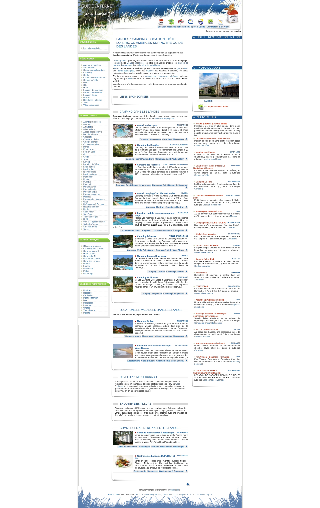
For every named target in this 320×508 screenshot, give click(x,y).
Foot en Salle (89, 152)
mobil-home (175, 435)
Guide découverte (202, 266)
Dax (85, 300)
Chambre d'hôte (90, 80)
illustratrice (201, 273)
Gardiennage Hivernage (213, 380)
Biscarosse (88, 303)
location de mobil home (149, 65)
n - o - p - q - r (179, 494)
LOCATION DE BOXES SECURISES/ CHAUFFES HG (206, 371)
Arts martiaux (89, 129)
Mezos (237, 329)
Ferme (86, 82)
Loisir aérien (89, 167)
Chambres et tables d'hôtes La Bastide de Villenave (209, 167)
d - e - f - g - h (151, 494)
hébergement (120, 60)
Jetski (85, 159)
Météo (86, 271)
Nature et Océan (145, 321)
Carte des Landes (91, 261)
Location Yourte (90, 95)
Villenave (235, 166)
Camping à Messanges (173, 139)
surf (186, 68)
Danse (86, 147)
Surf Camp (88, 214)
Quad (85, 202)
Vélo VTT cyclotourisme (94, 222)
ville (130, 78)
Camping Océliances (147, 277)
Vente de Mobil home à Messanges (167, 447)
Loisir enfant (88, 169)
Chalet (86, 75)
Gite (85, 85)
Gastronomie (140, 471)
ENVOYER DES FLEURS (135, 403)
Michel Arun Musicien (206, 234)
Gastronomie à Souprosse (171, 471)
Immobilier (88, 268)
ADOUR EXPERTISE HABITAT (210, 300)
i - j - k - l (163, 494)
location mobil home (205, 152)
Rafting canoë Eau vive (93, 204)
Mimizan (87, 290)
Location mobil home (92, 92)
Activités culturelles (92, 122)
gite (168, 324)
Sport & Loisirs (198, 27)
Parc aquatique (90, 192)
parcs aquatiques (126, 71)
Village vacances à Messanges (169, 336)
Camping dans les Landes (139, 111)
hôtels (119, 63)
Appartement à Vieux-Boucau (170, 361)
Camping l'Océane (146, 236)
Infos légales (174, 490)
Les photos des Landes (217, 106)
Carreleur (198, 350)
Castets (236, 259)
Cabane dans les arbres (94, 70)
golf (178, 68)
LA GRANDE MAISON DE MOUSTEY (213, 138)
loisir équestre (89, 172)
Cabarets (87, 137)
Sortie (86, 229)
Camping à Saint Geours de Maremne (170, 185)
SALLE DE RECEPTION (207, 330)
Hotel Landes (89, 253)
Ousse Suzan (234, 286)
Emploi (86, 266)
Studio (86, 102)
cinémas (174, 76)
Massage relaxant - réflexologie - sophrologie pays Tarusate (210, 315)
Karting (86, 162)
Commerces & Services (218, 27)
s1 (191, 494)
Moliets (86, 313)
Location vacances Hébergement (174, 27)
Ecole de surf (89, 149)
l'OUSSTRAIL (202, 286)
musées (150, 71)
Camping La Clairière (148, 145)
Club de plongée (90, 142)
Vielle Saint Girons (178, 236)
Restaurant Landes (92, 258)
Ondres (86, 308)
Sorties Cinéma (90, 227)
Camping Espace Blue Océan (152, 256)
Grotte (86, 157)
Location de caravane (93, 90)
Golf (85, 154)
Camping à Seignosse (173, 294)
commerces (150, 76)
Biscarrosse (234, 181)
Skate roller (88, 212)
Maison (86, 97)
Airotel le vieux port (147, 125)
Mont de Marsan (90, 298)
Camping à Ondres (175, 272)
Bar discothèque (90, 134)
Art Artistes (88, 127)
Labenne (87, 305)
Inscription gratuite (91, 48)
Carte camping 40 (91, 251)
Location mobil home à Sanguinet (168, 230)
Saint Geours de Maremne (175, 164)
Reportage (88, 273)
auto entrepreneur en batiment (210, 343)
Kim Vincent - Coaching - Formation (212, 357)
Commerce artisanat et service (208, 323)
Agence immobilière (92, 65)
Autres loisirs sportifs (92, 132)
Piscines (87, 197)
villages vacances (135, 63)
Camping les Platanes (148, 165)
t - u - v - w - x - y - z (203, 494)
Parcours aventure (91, 194)
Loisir (116, 68)
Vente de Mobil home (127, 447)
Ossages (236, 272)
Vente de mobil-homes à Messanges (155, 432)
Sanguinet (183, 213)
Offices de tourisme (92, 246)
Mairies (86, 263)
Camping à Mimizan (175, 207)
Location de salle (202, 337)
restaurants (163, 76)
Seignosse (183, 277)
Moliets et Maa (233, 195)
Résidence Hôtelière (92, 100)
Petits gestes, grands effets (211, 123)
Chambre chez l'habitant (94, 77)
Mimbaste (235, 343)
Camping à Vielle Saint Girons (170, 250)
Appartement (89, 67)
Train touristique (90, 217)
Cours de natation (91, 144)
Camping (87, 72)
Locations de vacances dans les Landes (151, 310)
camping (164, 152)
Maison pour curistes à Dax (209, 211)
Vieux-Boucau (89, 310)
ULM (85, 219)
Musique (87, 182)
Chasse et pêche (91, 139)
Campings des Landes (93, 248)
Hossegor (87, 293)
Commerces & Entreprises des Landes (149, 428)
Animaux (87, 124)
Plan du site (113, 494)
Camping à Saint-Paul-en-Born (169, 159)
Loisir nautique (90, 174)
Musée (86, 179)
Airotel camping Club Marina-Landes (156, 193)
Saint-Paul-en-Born (179, 145)
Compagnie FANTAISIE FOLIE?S (211, 223)
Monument (88, 177)
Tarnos (236, 245)
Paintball (87, 184)
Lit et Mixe (235, 152)
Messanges (182, 125)
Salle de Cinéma (90, 224)
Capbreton (88, 295)
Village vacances (91, 105)
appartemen (127, 65)
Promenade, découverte (94, 199)
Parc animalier (89, 189)
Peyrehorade (233, 222)
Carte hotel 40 (89, 256)
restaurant (164, 169)
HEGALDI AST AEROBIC (207, 245)
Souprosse (182, 456)
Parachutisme (89, 187)
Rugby (86, 209)
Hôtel (85, 87)
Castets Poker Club (205, 259)
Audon (237, 313)
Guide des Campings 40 (163, 118)
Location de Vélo (91, 164)
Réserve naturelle (91, 207)
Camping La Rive (204, 182)
